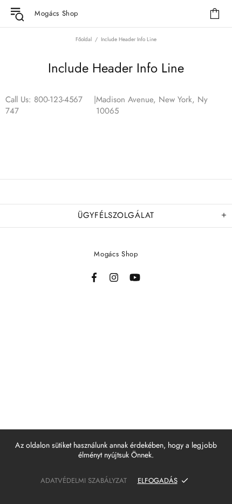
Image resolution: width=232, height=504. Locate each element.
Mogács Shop (116, 253)
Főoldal (84, 39)
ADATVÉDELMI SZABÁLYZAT (83, 480)
